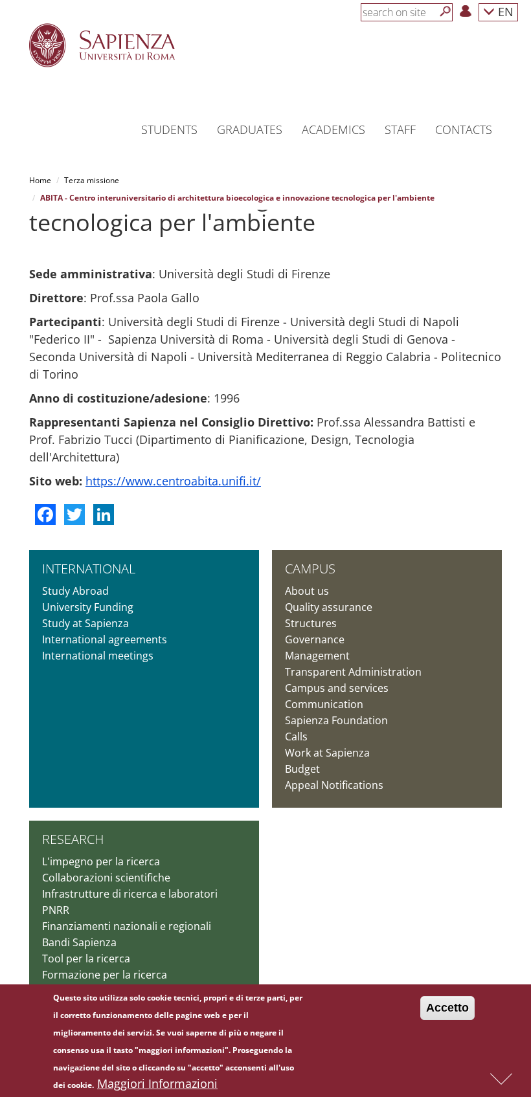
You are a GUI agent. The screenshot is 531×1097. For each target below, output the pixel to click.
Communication (324, 704)
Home (40, 180)
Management (317, 655)
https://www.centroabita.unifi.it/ (173, 481)
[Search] (445, 11)
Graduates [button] (249, 129)
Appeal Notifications (334, 785)
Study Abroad (75, 591)
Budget (302, 769)
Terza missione (91, 180)
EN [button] (504, 11)
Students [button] (169, 129)
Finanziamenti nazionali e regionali (126, 926)
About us (307, 591)
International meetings (97, 655)
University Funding (87, 607)
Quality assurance (328, 607)
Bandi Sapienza (79, 942)
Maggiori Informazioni (157, 1083)
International (88, 568)
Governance (315, 639)
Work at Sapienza (327, 753)
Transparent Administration (353, 672)
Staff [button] (400, 129)
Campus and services (337, 688)
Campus (310, 568)
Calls (296, 736)
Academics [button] (333, 129)
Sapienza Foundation (336, 720)
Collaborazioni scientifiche (106, 877)
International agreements (104, 639)
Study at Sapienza (85, 623)
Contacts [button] (463, 129)
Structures (311, 623)
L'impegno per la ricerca (101, 861)
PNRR (55, 910)
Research (73, 839)
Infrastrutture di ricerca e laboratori (130, 894)
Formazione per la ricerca (104, 975)
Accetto (447, 1007)
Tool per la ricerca (86, 958)
